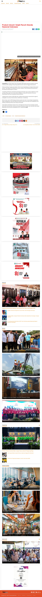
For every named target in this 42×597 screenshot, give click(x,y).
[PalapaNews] (21, 1)
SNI (13, 115)
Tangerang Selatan (10, 29)
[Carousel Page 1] (18, 562)
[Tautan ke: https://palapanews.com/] (39, 425)
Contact (34, 595)
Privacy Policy (29, 595)
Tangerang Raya (4, 29)
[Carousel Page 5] (23, 562)
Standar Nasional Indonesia (20, 115)
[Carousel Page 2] (19, 562)
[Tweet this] (35, 29)
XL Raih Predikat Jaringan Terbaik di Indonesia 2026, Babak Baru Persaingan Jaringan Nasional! (23, 316)
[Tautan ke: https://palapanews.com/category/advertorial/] (39, 539)
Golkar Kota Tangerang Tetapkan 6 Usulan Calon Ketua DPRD (19, 458)
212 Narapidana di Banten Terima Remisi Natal (31, 124)
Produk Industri (8, 115)
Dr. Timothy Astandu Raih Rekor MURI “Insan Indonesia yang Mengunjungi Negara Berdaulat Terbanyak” (22, 322)
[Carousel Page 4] (22, 562)
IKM (3, 115)
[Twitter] (18, 121)
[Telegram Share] (37, 29)
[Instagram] (20, 121)
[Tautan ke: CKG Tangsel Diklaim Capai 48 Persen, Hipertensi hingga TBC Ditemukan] (4, 454)
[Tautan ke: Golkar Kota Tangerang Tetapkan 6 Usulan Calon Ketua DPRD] (4, 460)
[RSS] (26, 121)
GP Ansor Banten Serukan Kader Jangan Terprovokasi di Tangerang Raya (17, 450)
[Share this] (33, 29)
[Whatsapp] (39, 29)
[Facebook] (16, 121)
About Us (19, 595)
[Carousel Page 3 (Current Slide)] (21, 562)
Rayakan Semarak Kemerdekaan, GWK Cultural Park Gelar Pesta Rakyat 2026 (18, 308)
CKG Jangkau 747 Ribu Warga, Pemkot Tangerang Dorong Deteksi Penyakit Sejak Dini (20, 560)
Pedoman (23, 595)
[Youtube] (22, 121)
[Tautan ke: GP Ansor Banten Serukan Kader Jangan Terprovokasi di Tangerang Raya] (21, 438)
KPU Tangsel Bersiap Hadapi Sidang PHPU (9, 124)
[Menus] (2, 1)
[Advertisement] (21, 13)
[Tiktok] (24, 121)
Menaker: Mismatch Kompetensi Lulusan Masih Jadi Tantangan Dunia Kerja (21, 310)
